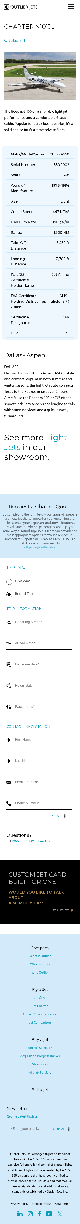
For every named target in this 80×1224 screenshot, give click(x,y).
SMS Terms (62, 1203)
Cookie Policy (41, 1203)
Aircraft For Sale (40, 1073)
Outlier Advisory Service (40, 1014)
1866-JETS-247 (23, 841)
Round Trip (24, 594)
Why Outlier (40, 972)
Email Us (44, 841)
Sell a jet (40, 1089)
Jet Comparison (40, 1022)
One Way (22, 581)
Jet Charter (40, 1006)
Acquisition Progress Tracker (40, 1056)
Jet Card (40, 998)
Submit (59, 1129)
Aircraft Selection (40, 1048)
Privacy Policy (19, 1203)
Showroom (40, 1064)
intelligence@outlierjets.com (40, 547)
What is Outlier (40, 956)
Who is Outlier (40, 964)
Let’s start (59, 910)
